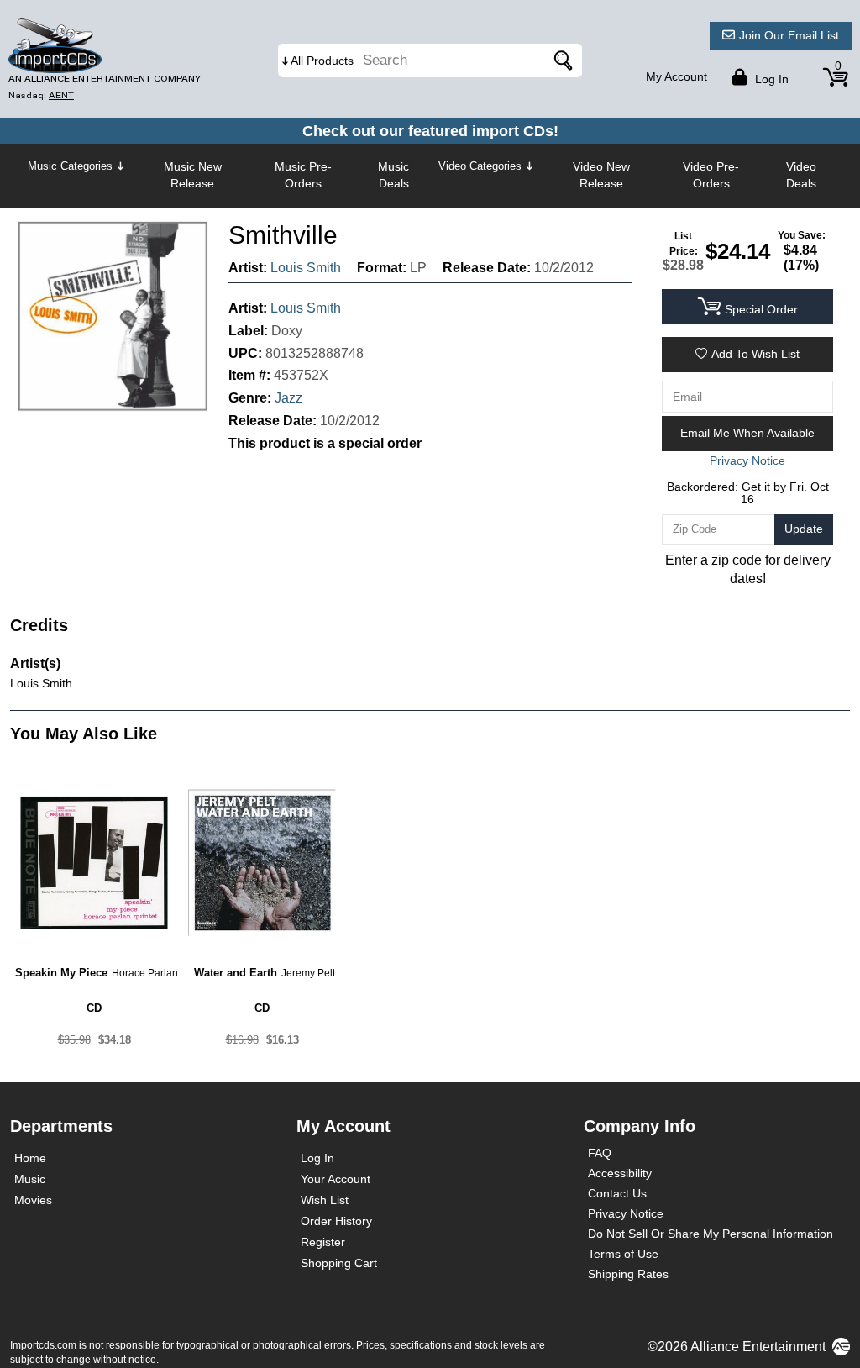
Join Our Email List (789, 35)
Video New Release (601, 175)
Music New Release (193, 175)
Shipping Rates (628, 1274)
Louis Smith (305, 267)
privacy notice (747, 460)
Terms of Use (623, 1253)
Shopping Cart (339, 1263)
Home (30, 1158)
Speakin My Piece (61, 972)
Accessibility (620, 1173)
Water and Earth (235, 972)
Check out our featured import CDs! (430, 131)
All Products (322, 60)
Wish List (325, 1200)
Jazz (288, 398)
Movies (33, 1200)
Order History (336, 1221)
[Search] (561, 60)
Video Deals (801, 175)
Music (29, 1179)
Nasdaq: (41, 95)
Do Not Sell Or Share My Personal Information (710, 1233)
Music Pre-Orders (303, 175)
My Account (676, 76)
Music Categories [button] (70, 166)
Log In (317, 1158)
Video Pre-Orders (711, 175)
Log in (770, 79)
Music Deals (393, 175)
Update (803, 528)
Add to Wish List (755, 353)
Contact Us (617, 1193)
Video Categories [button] (480, 166)
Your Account (335, 1179)
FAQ (599, 1153)
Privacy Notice (625, 1213)
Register (323, 1242)
